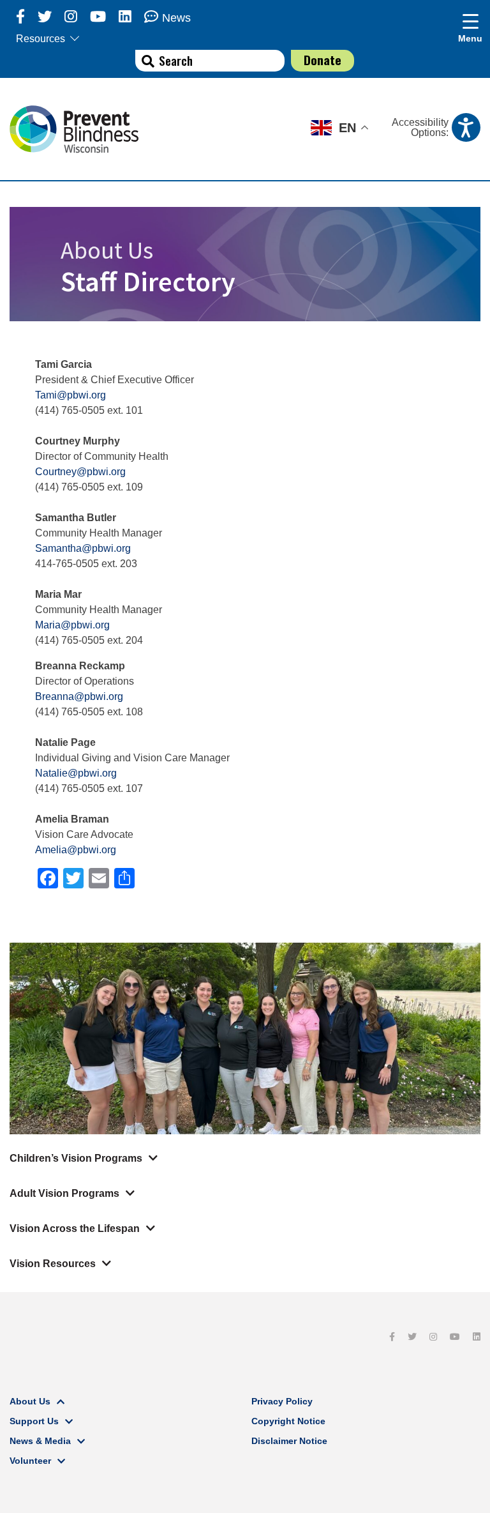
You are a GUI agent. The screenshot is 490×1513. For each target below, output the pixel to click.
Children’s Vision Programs (76, 1158)
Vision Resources (53, 1263)
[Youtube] (98, 17)
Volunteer (30, 1461)
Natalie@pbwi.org (76, 773)
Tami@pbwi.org (70, 395)
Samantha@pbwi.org (83, 548)
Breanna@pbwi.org (79, 696)
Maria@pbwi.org (72, 625)
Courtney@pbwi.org (80, 471)
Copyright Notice (288, 1421)
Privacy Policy (282, 1401)
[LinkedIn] (125, 17)
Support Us (34, 1421)
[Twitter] (45, 17)
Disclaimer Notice (289, 1441)
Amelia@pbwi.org (75, 849)
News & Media (40, 1441)
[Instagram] (70, 17)
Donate (322, 59)
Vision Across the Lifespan (75, 1228)
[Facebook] (20, 17)
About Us (30, 1401)
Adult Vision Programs (64, 1193)
